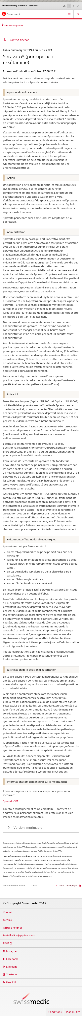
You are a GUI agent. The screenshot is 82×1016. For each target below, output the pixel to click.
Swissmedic (14, 14)
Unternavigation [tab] (13, 25)
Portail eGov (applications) (18, 935)
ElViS (6, 943)
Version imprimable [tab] (27, 827)
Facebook (12, 958)
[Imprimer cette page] (80, 887)
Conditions (55, 1011)
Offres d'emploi (12, 927)
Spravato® (9, 801)
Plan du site (73, 1011)
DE (64, 5)
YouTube (11, 974)
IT (73, 5)
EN (77, 5)
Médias (7, 919)
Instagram (12, 951)
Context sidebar (19, 39)
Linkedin (11, 966)
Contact (7, 912)
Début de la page (67, 885)
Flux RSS (11, 982)
